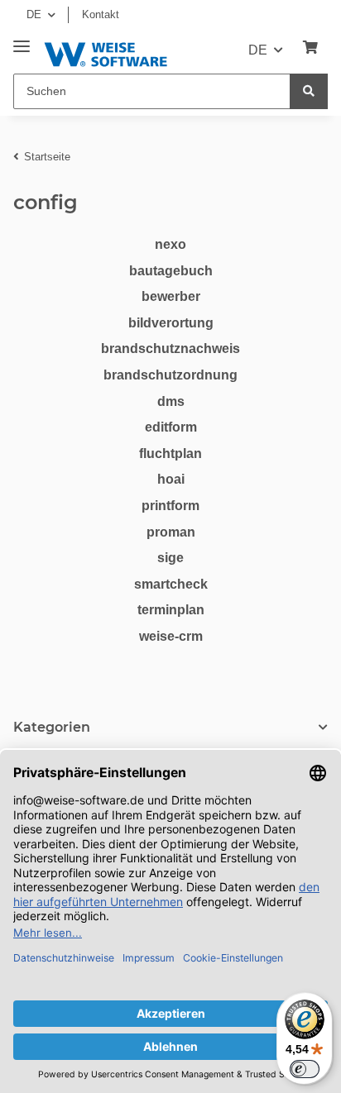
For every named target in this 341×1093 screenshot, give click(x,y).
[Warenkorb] (310, 47)
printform (170, 506)
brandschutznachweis (170, 348)
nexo (170, 244)
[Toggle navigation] (21, 40)
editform (171, 427)
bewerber (171, 296)
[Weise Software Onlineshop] (105, 52)
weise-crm (171, 636)
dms (171, 401)
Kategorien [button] (51, 727)
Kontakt (100, 14)
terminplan (170, 610)
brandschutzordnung (170, 375)
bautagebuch (171, 271)
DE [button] (33, 14)
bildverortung (171, 323)
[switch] (304, 1069)
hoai (171, 479)
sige (170, 558)
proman (170, 532)
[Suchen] (309, 91)
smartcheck (171, 584)
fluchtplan (170, 453)
